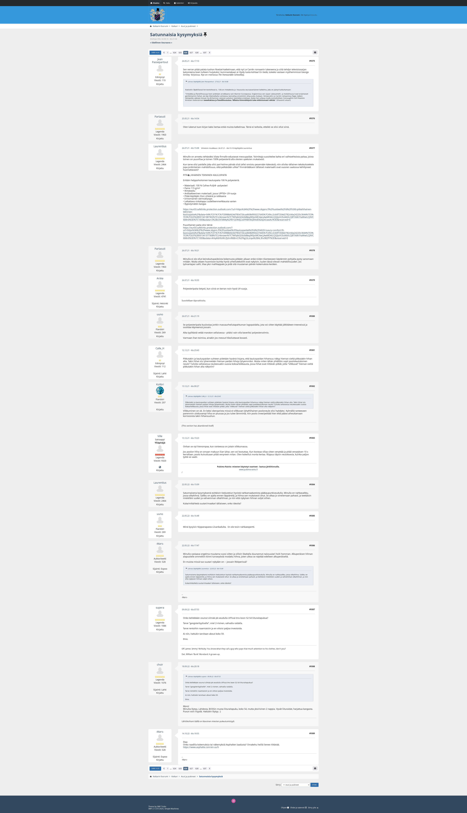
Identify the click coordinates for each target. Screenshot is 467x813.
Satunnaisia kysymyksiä (176, 35)
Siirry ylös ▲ (313, 807)
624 (174, 52)
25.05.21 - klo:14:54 (190, 118)
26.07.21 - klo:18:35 (190, 280)
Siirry (278, 785)
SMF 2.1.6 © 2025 (156, 808)
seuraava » (166, 43)
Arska (160, 278)
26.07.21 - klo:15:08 (190, 148)
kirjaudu (313, 15)
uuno (160, 314)
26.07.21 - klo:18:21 (190, 250)
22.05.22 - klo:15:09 (190, 484)
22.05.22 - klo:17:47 (190, 545)
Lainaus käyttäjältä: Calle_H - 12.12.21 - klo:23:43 (204, 396)
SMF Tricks (161, 806)
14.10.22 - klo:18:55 (190, 733)
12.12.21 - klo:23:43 (190, 350)
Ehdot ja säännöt (297, 807)
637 (204, 52)
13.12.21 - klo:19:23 (190, 438)
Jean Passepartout (160, 60)
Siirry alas (155, 52)
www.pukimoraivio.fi (248, 469)
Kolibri (160, 384)
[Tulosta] (315, 52)
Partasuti (160, 116)
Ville (159, 436)
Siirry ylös (155, 768)
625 (180, 52)
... (171, 52)
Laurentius (160, 146)
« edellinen (155, 43)
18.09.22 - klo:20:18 (190, 666)
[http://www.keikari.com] (160, 467)
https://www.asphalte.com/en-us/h (201, 747)
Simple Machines (172, 808)
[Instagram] (233, 801)
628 (196, 52)
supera (160, 607)
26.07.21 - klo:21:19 (190, 316)
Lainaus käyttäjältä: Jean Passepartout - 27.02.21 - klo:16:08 (208, 81)
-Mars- (160, 543)
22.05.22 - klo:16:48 (190, 515)
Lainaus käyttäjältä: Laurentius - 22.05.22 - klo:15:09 (205, 569)
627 (191, 52)
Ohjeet (284, 807)
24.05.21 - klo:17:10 (190, 61)
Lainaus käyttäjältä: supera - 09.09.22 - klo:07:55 (204, 676)
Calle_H (160, 348)
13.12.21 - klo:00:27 (190, 386)
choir (160, 664)
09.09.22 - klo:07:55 (190, 609)
